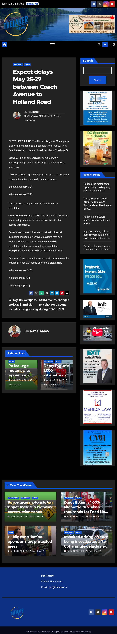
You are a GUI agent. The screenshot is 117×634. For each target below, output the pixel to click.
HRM (56, 115)
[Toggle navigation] (52, 44)
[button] (99, 44)
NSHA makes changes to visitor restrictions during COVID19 (54, 304)
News (27, 64)
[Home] (4, 44)
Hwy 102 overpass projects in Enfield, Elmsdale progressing (23, 304)
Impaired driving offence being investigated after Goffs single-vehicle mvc (97, 234)
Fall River (47, 115)
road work (29, 120)
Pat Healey (33, 111)
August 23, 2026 (20, 380)
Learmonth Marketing (81, 632)
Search (88, 60)
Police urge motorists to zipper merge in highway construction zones (97, 187)
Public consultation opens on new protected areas (96, 220)
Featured (18, 64)
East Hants (13, 498)
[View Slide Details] (97, 309)
